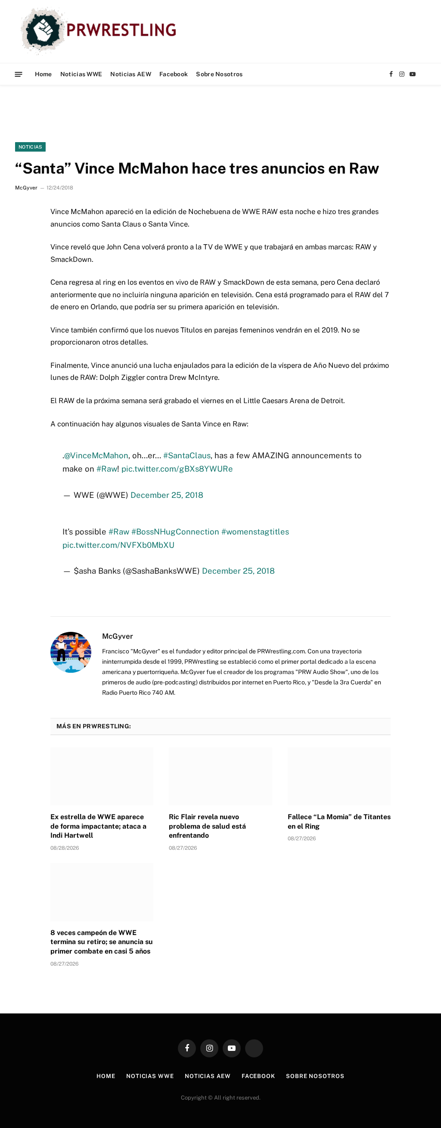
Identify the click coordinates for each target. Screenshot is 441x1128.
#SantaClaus (187, 455)
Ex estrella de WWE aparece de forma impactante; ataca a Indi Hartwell (98, 826)
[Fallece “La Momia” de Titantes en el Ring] (339, 776)
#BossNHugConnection (175, 531)
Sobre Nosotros (219, 74)
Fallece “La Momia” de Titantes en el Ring (339, 821)
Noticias (30, 146)
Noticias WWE (81, 74)
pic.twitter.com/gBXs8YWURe (177, 468)
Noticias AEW (130, 74)
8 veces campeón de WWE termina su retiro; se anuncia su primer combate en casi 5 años (101, 942)
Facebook (173, 74)
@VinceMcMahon (96, 455)
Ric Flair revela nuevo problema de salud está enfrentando (207, 826)
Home (43, 74)
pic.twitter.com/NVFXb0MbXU (118, 545)
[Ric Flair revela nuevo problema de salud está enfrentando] (220, 776)
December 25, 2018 (166, 495)
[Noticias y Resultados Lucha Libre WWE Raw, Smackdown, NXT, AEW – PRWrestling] (100, 31)
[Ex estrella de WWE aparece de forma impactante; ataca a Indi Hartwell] (101, 776)
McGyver (26, 188)
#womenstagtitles (255, 531)
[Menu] (18, 74)
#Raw (106, 468)
